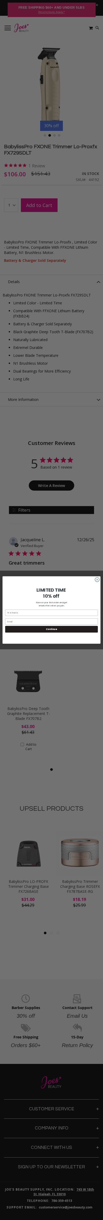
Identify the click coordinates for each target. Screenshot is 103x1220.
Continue (51, 629)
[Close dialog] (97, 579)
